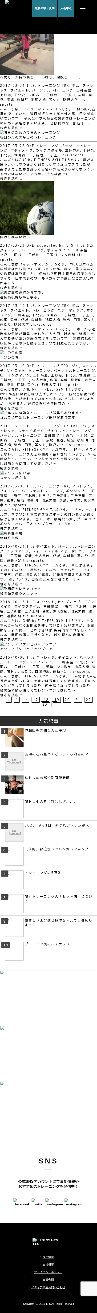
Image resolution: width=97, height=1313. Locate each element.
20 (67, 699)
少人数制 (67, 255)
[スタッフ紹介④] (15, 473)
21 (78, 699)
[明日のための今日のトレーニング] (30, 132)
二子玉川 (67, 95)
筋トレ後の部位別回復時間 (47, 777)
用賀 (77, 319)
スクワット (45, 602)
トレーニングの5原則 (43, 872)
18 (46, 699)
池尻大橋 (38, 99)
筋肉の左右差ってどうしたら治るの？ (57, 754)
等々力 (54, 99)
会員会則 (48, 1279)
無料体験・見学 (45, 8)
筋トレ (12, 671)
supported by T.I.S (55, 245)
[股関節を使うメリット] (20, 588)
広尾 (82, 95)
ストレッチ (81, 486)
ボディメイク (21, 150)
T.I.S (30, 85)
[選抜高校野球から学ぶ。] (22, 292)
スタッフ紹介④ (13, 477)
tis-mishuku (35, 616)
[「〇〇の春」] (13, 352)
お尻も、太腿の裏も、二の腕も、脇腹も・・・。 (41, 77)
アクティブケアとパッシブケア (26, 649)
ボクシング (75, 491)
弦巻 (14, 319)
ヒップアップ (18, 551)
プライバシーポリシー (48, 1272)
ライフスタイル (49, 150)
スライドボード (31, 430)
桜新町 (22, 99)
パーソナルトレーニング (52, 90)
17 (35, 699)
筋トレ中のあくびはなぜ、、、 (51, 801)
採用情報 (48, 1257)
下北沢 (19, 95)
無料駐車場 (9, 538)
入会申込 (66, 8)
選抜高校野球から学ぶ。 (20, 297)
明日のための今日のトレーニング (28, 137)
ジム (76, 85)
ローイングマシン (15, 375)
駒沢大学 (70, 99)
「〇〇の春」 (11, 357)
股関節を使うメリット (19, 593)
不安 (65, 551)
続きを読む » (11, 128)
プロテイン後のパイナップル (49, 944)
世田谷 (34, 95)
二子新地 (49, 95)
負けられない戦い (15, 237)
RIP (65, 426)
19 (56, 699)
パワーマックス (70, 310)
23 (45, 704)
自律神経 (42, 671)
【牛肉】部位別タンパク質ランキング (57, 849)
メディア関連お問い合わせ (48, 1287)
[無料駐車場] (11, 533)
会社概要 (48, 1264)
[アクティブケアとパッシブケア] (28, 644)
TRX (65, 85)
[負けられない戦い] (27, 232)
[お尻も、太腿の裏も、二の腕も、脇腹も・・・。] (27, 72)
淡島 (67, 319)
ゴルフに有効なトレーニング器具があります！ (39, 417)
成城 (10, 99)
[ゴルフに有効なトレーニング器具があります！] (41, 413)
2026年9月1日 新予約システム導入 (57, 825)
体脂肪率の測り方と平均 (45, 730)
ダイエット (19, 90)
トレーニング (49, 85)
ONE (30, 145)
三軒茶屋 (83, 90)
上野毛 (5, 95)
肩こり (5, 324)
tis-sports (73, 155)
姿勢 (28, 556)
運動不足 (14, 560)
